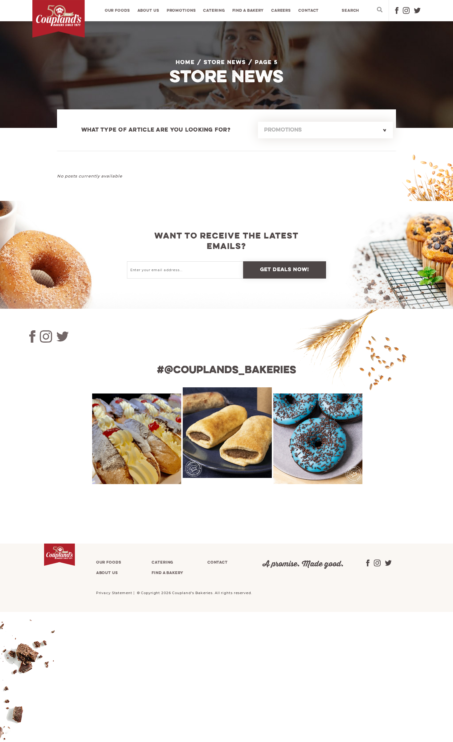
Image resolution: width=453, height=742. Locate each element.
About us (148, 10)
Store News (225, 62)
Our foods (117, 10)
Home (185, 62)
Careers (281, 10)
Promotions (181, 10)
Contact (308, 10)
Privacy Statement (114, 593)
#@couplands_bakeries (226, 370)
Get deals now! (284, 269)
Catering (214, 10)
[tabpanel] (136, 439)
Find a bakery (248, 10)
